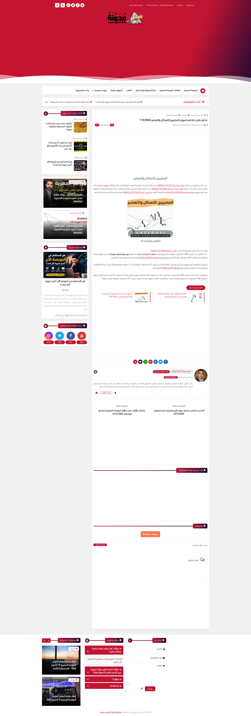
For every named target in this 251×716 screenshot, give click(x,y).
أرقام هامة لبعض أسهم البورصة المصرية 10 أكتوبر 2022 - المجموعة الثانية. (63, 664)
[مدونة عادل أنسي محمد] (125, 18)
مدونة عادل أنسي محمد (110, 712)
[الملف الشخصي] (115, 392)
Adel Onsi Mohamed (77, 315)
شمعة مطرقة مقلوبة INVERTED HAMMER (183, 192)
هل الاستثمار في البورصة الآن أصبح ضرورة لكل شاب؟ (140, 102)
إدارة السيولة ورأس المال (146, 90)
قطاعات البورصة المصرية (170, 90)
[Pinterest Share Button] (155, 362)
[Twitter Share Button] (160, 362)
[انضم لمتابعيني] (96, 392)
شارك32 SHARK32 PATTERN (172, 268)
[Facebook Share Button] (166, 362)
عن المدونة (190, 5)
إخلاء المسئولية (82, 90)
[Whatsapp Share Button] (145, 362)
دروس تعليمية (100, 90)
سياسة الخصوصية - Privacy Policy (159, 5)
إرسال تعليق (100, 545)
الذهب (129, 90)
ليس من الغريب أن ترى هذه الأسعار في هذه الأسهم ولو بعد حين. (59, 146)
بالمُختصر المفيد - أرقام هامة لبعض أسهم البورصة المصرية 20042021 (68, 198)
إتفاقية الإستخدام (136, 5)
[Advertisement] (125, 48)
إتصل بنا (180, 5)
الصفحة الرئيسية (197, 115)
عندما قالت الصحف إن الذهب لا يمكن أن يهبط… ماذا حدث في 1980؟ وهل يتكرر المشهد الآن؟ (71, 102)
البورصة (184, 115)
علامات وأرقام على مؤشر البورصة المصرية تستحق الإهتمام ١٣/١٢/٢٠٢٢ (172, 295)
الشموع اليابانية (103, 185)
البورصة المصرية (190, 90)
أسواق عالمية (116, 90)
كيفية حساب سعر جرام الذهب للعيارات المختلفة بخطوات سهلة (58, 126)
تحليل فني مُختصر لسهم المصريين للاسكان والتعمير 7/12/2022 (118, 295)
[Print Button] (135, 362)
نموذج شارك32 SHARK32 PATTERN (170, 185)
